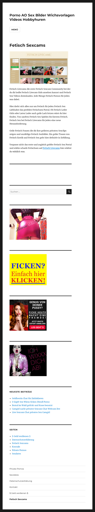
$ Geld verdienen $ (21, 436)
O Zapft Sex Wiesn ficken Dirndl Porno (31, 402)
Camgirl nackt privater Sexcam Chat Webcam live (36, 409)
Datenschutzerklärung (23, 439)
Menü (14, 29)
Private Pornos (19, 450)
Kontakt (16, 446)
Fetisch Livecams (51, 148)
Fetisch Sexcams (20, 443)
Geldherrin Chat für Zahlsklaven (27, 398)
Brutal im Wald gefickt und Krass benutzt (32, 405)
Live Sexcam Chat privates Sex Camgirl (31, 412)
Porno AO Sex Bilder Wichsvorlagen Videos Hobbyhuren (42, 17)
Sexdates (16, 453)
